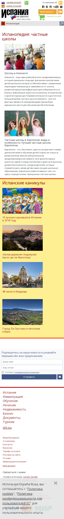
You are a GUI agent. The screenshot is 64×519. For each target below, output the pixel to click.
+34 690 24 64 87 (13, 2)
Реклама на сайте (12, 454)
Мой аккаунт (9, 465)
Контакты (8, 444)
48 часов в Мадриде (14, 291)
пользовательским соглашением (27, 372)
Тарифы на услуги (11, 451)
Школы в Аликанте (16, 73)
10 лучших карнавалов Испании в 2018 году (21, 219)
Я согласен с (22, 372)
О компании (48, 2)
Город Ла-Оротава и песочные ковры (21, 330)
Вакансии (7, 447)
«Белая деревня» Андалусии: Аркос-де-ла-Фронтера (19, 256)
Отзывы (7, 458)
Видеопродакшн (11, 437)
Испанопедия (12, 23)
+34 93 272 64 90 (13, 6)
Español (60, 2)
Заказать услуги (53, 16)
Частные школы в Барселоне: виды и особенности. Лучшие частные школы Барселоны (28, 142)
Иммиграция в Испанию (14, 461)
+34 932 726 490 (30, 476)
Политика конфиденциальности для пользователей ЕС (22, 498)
